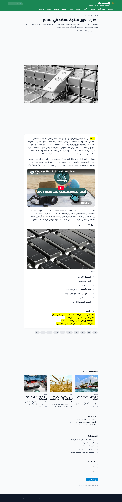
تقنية (63, 9)
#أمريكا (95, 332)
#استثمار (83, 332)
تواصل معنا (35, 498)
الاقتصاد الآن (94, 15)
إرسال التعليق (92, 480)
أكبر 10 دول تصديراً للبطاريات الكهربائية (36, 398)
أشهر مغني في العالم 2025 (86, 446)
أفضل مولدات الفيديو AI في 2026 (84, 449)
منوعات (49, 9)
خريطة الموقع (11, 498)
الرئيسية (110, 9)
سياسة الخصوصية (25, 498)
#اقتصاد (76, 332)
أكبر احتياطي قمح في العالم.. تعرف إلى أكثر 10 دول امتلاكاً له (61, 399)
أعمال (85, 9)
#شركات (56, 332)
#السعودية (69, 332)
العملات (70, 9)
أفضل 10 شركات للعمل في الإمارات (86, 422)
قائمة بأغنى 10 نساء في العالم (87, 425)
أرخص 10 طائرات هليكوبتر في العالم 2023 (82, 440)
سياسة (56, 9)
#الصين (43, 332)
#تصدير (37, 332)
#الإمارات (49, 332)
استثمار (92, 9)
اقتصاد (78, 9)
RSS (18, 498)
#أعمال (62, 332)
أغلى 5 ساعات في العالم (87, 443)
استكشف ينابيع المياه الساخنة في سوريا (82, 452)
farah (96, 31)
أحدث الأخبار (101, 9)
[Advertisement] (61, 49)
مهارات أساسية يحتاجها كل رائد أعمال (85, 419)
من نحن (41, 9)
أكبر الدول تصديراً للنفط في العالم (87, 398)
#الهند (88, 332)
